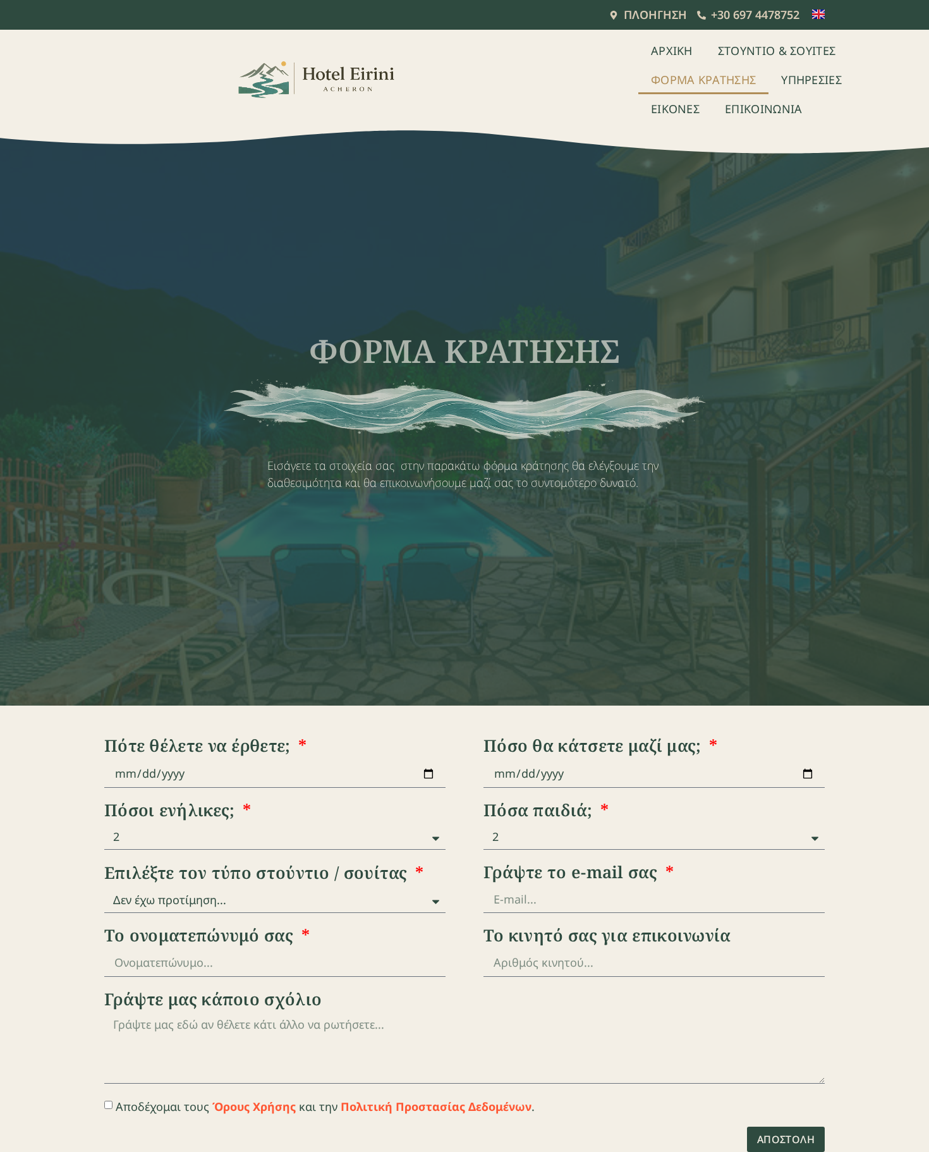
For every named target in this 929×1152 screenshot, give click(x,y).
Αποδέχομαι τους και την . (325, 1106)
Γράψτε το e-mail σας (572, 873)
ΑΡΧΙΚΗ (672, 50)
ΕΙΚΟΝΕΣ (675, 108)
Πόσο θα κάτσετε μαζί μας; (594, 747)
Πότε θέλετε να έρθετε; (199, 747)
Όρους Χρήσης (254, 1106)
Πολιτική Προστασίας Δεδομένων (436, 1106)
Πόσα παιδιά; (540, 811)
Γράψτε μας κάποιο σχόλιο (213, 1000)
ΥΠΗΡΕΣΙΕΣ (811, 79)
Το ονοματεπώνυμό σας (201, 937)
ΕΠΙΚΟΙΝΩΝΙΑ (763, 108)
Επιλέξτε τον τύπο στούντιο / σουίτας (258, 874)
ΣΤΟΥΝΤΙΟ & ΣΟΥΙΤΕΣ (776, 50)
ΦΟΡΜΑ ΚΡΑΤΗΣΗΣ (703, 79)
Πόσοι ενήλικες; (172, 811)
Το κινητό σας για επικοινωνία (607, 937)
